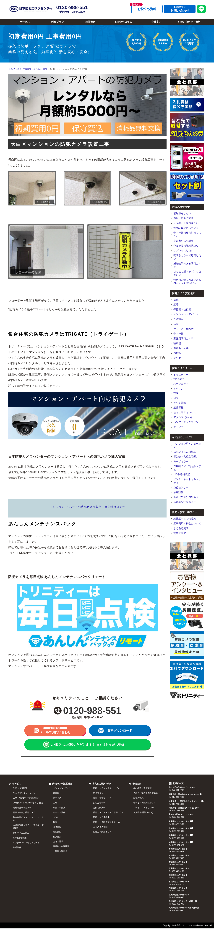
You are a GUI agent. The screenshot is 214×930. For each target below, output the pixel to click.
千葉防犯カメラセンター (179, 828)
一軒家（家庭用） (61, 851)
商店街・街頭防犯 (61, 846)
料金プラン (57, 21)
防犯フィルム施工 (21, 833)
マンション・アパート (185, 314)
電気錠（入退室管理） (185, 456)
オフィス (57, 798)
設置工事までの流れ (184, 518)
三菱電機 (178, 407)
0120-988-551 (72, 9)
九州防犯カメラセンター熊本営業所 (184, 908)
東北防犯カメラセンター (179, 881)
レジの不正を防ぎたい (185, 223)
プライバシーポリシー (143, 807)
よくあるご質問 (100, 827)
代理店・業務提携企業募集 (145, 793)
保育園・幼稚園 (182, 309)
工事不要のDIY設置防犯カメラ (27, 798)
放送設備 (178, 492)
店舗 (175, 324)
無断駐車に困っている (185, 228)
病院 (175, 299)
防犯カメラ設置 (20, 788)
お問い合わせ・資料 (189, 21)
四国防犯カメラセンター (179, 888)
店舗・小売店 (59, 807)
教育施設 (57, 832)
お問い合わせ (179, 10)
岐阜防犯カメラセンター (179, 862)
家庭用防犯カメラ (183, 338)
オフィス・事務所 (183, 329)
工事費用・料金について (187, 523)
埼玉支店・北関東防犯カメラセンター (185, 801)
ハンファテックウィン (185, 422)
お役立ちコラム (123, 21)
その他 (177, 358)
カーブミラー (180, 461)
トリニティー (180, 374)
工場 (175, 304)
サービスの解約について (144, 803)
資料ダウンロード (119, 730)
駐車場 (177, 343)
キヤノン (178, 388)
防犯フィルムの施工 (184, 451)
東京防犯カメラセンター (179, 821)
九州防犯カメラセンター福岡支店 (183, 901)
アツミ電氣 (179, 402)
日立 (175, 398)
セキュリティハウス (184, 412)
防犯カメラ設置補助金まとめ (106, 822)
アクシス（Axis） (183, 417)
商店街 (177, 353)
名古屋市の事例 (40, 69)
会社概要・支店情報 (142, 788)
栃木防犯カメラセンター (179, 842)
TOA (176, 393)
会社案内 (156, 21)
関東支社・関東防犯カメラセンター (184, 794)
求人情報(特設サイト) (143, 812)
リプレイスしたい (183, 250)
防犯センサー (180, 487)
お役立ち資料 (147, 9)
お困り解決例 (99, 807)
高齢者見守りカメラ (184, 502)
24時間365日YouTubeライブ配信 (28, 803)
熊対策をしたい (182, 213)
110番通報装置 (181, 474)
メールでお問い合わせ (55, 730)
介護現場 (57, 827)
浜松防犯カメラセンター (179, 855)
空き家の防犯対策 (183, 241)
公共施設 (57, 836)
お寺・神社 (58, 841)
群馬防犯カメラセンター (179, 835)
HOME (12, 69)
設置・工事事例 (24, 69)
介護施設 (178, 319)
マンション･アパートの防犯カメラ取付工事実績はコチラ (87, 506)
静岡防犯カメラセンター (179, 849)
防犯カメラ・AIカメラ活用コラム (108, 812)
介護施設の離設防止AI (185, 245)
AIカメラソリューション (24, 793)
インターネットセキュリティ (26, 842)
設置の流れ (138, 798)
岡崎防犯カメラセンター (179, 875)
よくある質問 (180, 528)
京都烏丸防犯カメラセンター (181, 814)
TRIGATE (178, 379)
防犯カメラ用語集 (101, 817)
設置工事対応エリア (102, 832)
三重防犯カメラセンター (179, 868)
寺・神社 (178, 333)
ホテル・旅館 (59, 812)
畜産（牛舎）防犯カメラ (187, 497)
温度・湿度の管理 (183, 218)
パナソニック (180, 383)
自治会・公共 (180, 348)
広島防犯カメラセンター (179, 895)
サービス (25, 21)
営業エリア (179, 533)
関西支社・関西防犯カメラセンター (184, 808)
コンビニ (57, 817)
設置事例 (91, 21)
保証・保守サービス (102, 798)
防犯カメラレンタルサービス (106, 788)
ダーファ (178, 427)
